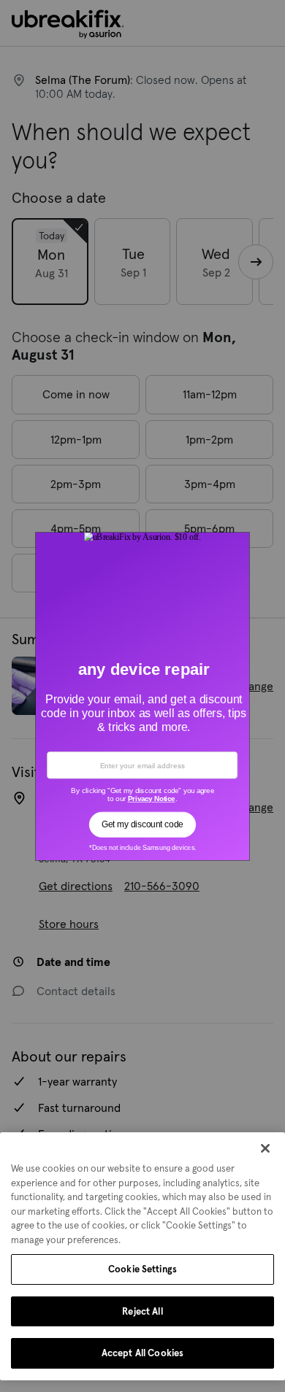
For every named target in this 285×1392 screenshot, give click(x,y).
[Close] (265, 1148)
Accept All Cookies (142, 1353)
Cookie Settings (142, 1269)
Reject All (142, 1311)
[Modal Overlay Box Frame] (143, 696)
